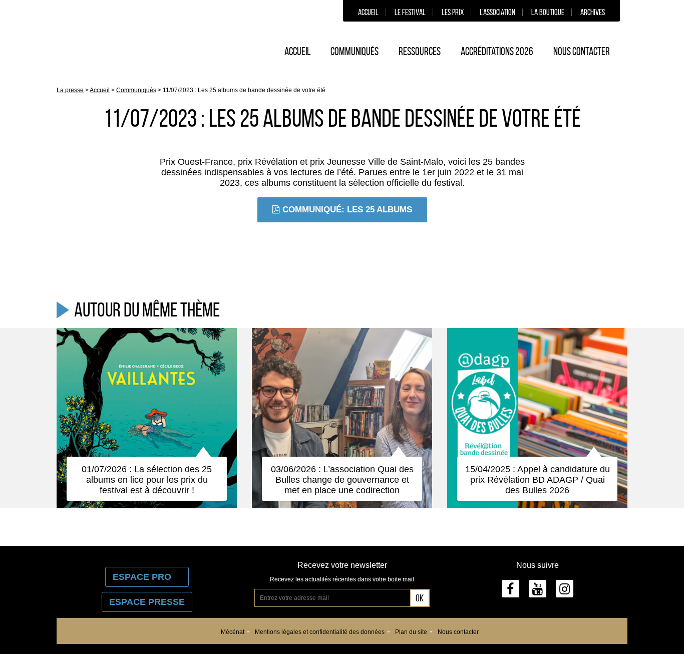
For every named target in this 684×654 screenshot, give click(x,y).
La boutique (547, 12)
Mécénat (232, 631)
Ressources (420, 51)
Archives (592, 12)
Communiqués (354, 51)
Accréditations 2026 (497, 51)
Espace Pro (147, 577)
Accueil (368, 12)
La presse (70, 90)
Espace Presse (147, 602)
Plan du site (411, 631)
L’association (497, 12)
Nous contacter (581, 51)
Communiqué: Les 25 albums (347, 209)
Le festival (410, 12)
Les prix (453, 12)
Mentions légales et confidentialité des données (320, 631)
